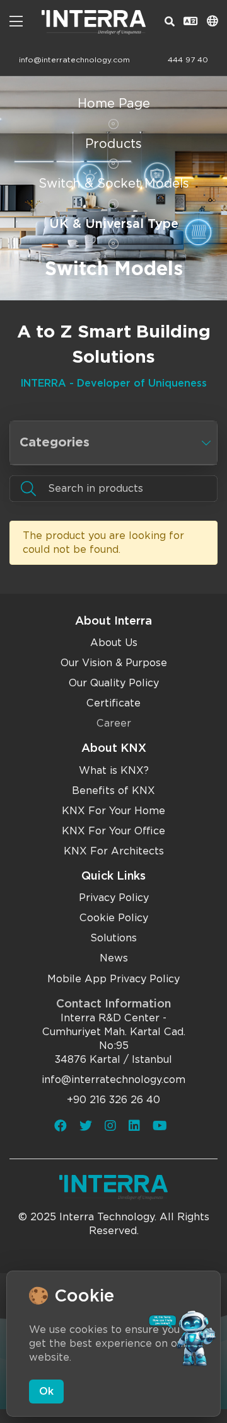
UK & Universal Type (113, 223)
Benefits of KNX (113, 791)
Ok (46, 1391)
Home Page (114, 103)
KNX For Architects (114, 851)
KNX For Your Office (113, 831)
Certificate (113, 703)
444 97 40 (188, 59)
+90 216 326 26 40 (113, 1100)
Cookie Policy (113, 918)
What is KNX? (114, 770)
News (114, 958)
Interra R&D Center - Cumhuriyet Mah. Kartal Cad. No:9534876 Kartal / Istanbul (113, 1038)
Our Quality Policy (114, 683)
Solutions (113, 938)
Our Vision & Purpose (114, 663)
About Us (113, 643)
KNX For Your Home (113, 811)
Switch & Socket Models (113, 183)
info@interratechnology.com (74, 59)
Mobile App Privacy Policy (113, 979)
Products (113, 143)
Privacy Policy (114, 898)
